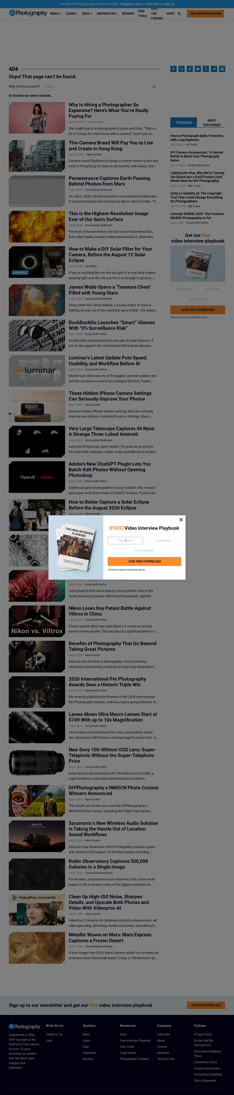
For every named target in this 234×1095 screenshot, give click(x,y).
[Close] (181, 519)
